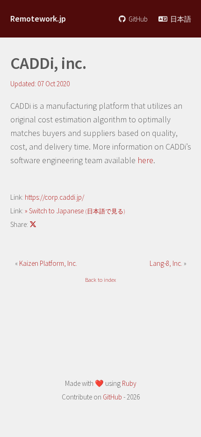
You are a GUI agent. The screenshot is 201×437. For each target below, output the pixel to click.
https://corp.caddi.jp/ (54, 197)
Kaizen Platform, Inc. (48, 263)
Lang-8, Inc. (167, 263)
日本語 (180, 19)
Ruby (129, 383)
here (145, 160)
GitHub (137, 19)
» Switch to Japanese (75, 210)
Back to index (100, 279)
